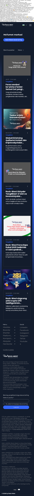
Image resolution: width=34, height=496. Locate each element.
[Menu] (30, 25)
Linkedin (24, 327)
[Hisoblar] (15, 327)
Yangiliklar (9, 81)
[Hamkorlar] (15, 344)
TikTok (22, 339)
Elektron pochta (8, 397)
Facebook (24, 330)
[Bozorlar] (15, 330)
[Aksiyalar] (15, 341)
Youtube (23, 341)
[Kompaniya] (15, 338)
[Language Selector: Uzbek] (24, 25)
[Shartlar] (15, 332)
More (20, 50)
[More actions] (28, 79)
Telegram (24, 336)
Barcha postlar (8, 50)
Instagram (24, 333)
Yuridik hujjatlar (8, 350)
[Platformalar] (15, 335)
